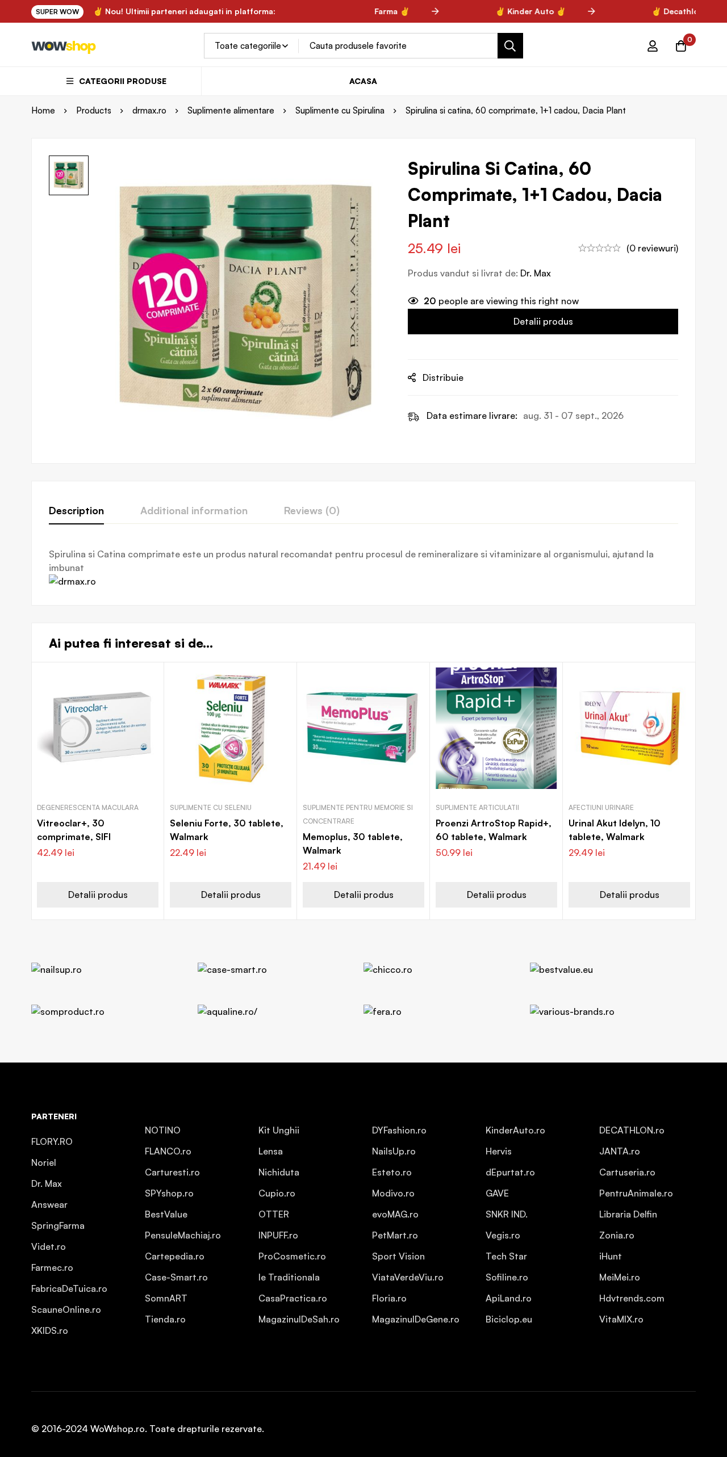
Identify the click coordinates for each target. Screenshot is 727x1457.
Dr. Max (535, 273)
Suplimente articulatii (477, 807)
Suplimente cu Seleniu (211, 807)
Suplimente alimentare (230, 110)
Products (93, 110)
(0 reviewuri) (652, 248)
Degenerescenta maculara (88, 807)
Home (43, 110)
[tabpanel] (363, 567)
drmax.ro (149, 110)
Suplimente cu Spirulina (340, 110)
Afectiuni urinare (601, 807)
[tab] (76, 510)
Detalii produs (543, 321)
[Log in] (652, 46)
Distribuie (443, 377)
